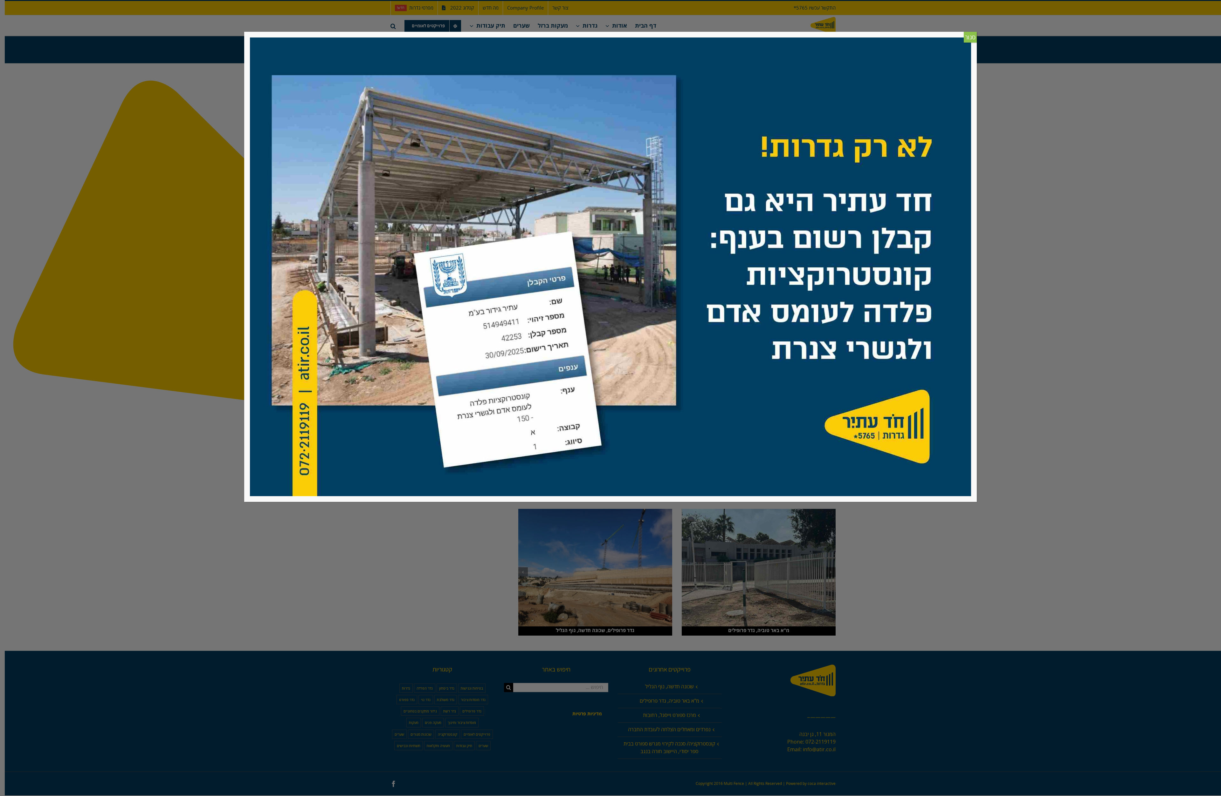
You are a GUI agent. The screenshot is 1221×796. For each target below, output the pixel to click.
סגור (970, 37)
